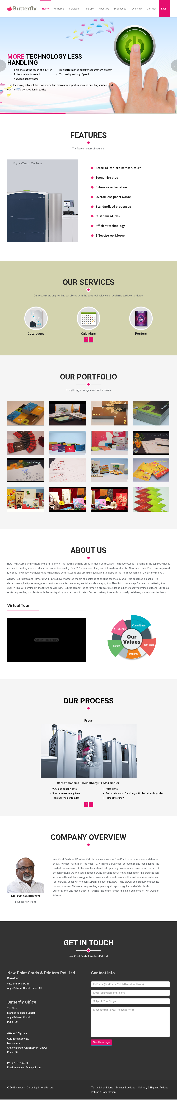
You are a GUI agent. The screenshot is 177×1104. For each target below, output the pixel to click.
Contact (151, 8)
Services (74, 8)
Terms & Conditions (102, 1098)
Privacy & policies (125, 1098)
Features (59, 8)
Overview (137, 8)
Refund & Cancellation (103, 1102)
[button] (86, 339)
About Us (104, 8)
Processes (120, 8)
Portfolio (89, 8)
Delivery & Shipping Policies (153, 1098)
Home (45, 8)
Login (164, 8)
